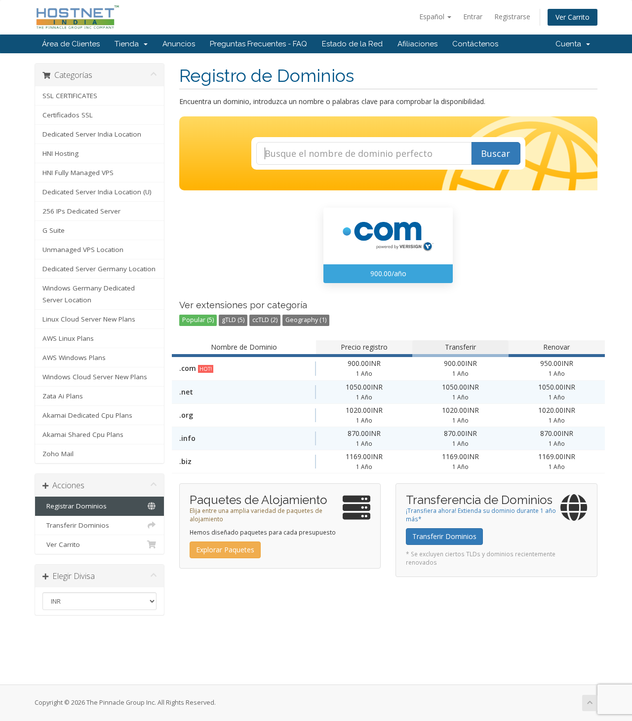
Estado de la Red (352, 43)
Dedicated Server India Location (91, 134)
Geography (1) (305, 320)
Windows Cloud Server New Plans (94, 376)
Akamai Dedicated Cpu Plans (87, 415)
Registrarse (512, 16)
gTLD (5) (233, 320)
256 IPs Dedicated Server (81, 211)
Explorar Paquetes (225, 549)
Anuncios (178, 43)
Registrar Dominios (74, 506)
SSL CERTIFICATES (69, 95)
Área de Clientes (71, 43)
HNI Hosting (60, 153)
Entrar (472, 16)
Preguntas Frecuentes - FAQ (258, 43)
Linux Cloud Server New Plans (88, 319)
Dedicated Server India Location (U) (97, 191)
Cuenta (570, 43)
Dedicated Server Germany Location (99, 268)
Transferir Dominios (75, 525)
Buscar (495, 153)
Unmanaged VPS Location (82, 249)
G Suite (53, 230)
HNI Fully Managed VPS (78, 172)
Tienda (129, 43)
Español (432, 16)
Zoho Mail (58, 453)
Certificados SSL (67, 114)
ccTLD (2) (264, 320)
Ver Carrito (572, 17)
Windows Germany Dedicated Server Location (88, 294)
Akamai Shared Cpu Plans (82, 434)
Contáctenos (475, 43)
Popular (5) (198, 320)
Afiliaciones (417, 43)
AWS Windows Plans (74, 357)
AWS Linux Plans (68, 338)
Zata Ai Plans (62, 396)
